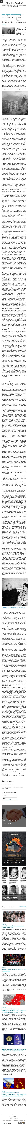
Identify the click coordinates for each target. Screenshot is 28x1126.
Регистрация (6, 799)
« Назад (4, 24)
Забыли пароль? (13, 799)
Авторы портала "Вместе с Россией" (13, 14)
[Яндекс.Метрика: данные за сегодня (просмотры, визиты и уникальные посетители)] (7, 1123)
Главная (3, 14)
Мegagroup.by (22, 1120)
